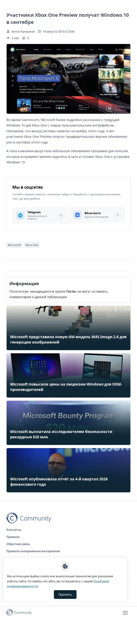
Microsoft (14, 245)
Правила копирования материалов (33, 551)
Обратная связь (18, 544)
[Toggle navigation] (125, 613)
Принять (65, 594)
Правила (13, 537)
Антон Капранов (23, 31)
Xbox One (31, 245)
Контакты (13, 530)
